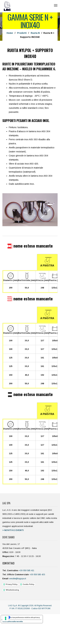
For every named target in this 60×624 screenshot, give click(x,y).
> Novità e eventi (13, 530)
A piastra (47, 265)
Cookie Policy (28, 584)
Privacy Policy (11, 584)
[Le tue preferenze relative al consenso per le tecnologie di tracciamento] (6, 618)
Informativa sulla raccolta (13, 621)
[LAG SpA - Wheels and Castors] (7, 6)
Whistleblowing (12, 590)
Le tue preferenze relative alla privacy (25, 617)
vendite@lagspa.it (17, 578)
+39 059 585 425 (37, 574)
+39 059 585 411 (26, 570)
